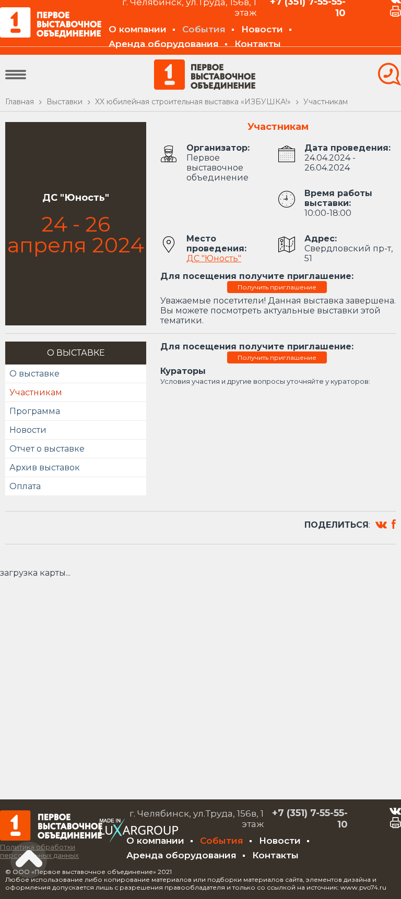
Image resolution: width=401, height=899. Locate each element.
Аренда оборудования (164, 44)
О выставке (34, 374)
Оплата (25, 486)
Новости (262, 29)
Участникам (35, 392)
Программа (34, 411)
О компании (138, 29)
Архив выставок (44, 467)
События (204, 29)
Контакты (257, 44)
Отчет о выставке (47, 449)
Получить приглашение (277, 287)
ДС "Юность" (213, 258)
